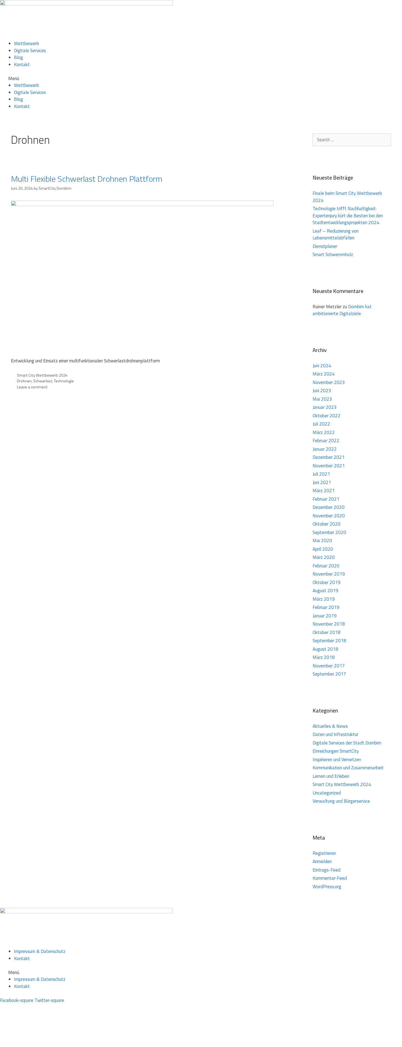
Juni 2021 (322, 482)
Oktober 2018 (326, 632)
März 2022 (324, 432)
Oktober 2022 (326, 415)
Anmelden (322, 861)
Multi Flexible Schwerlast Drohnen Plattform (86, 178)
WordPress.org (327, 886)
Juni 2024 (322, 365)
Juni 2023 (322, 390)
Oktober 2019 (326, 582)
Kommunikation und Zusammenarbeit (348, 767)
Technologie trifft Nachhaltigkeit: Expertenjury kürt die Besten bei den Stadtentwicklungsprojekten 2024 (348, 215)
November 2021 (329, 465)
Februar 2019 (326, 607)
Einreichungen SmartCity (336, 751)
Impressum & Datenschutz (39, 951)
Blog (18, 57)
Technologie (64, 381)
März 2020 (324, 557)
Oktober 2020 (326, 523)
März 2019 (324, 599)
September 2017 (329, 674)
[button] (201, 78)
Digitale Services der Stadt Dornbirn (347, 742)
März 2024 (324, 373)
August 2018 (325, 649)
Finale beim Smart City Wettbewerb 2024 (347, 197)
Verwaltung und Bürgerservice (341, 801)
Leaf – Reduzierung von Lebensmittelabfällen (336, 234)
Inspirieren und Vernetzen (337, 759)
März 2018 (324, 657)
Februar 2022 (326, 440)
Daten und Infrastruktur (335, 734)
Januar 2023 (325, 407)
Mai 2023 (322, 399)
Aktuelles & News (330, 726)
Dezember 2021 (329, 457)
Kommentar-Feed (330, 878)
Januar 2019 (325, 615)
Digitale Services (30, 50)
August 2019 (325, 590)
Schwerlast (42, 381)
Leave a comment (32, 387)
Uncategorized (327, 792)
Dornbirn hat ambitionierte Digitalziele (342, 310)
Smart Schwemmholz (333, 254)
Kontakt (22, 64)
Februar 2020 (326, 565)
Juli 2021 (321, 473)
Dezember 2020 (329, 507)
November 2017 (329, 665)
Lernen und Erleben (331, 776)
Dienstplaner (325, 246)
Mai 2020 (322, 540)
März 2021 (324, 490)
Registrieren (324, 853)
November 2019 (329, 573)
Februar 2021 (326, 499)
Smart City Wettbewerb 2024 (42, 375)
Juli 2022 (321, 423)
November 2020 (329, 515)
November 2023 (329, 382)
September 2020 (329, 532)
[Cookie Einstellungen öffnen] (41, 1043)
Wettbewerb (26, 43)
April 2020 (323, 549)
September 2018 (329, 640)
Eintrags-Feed (326, 869)
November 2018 (329, 623)
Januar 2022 (325, 449)
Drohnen (24, 381)
